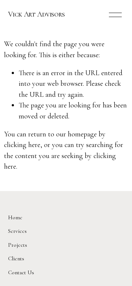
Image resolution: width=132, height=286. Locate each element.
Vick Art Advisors (36, 14)
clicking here (22, 144)
